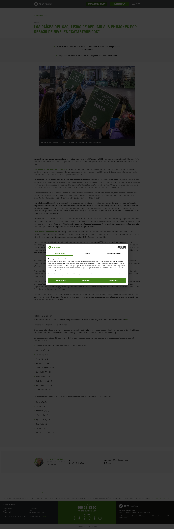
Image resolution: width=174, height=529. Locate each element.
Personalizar (86, 280)
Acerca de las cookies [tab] (114, 253)
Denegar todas (61, 280)
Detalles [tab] (87, 253)
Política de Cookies (108, 274)
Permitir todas (113, 280)
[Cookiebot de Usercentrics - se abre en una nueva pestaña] (118, 247)
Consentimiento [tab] (60, 253)
